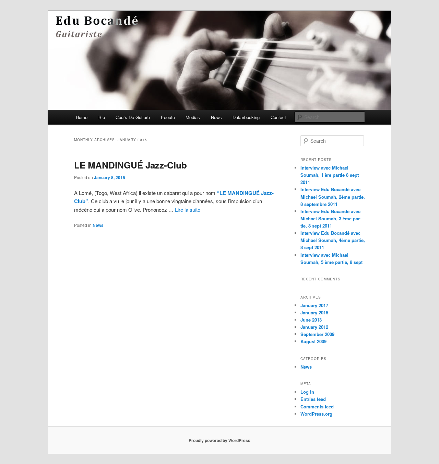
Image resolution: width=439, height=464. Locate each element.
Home (81, 117)
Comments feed (317, 406)
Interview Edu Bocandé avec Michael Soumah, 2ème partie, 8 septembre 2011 (332, 196)
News (216, 117)
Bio (101, 117)
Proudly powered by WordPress (219, 440)
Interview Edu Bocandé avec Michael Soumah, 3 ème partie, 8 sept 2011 (330, 218)
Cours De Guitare (133, 117)
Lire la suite (187, 209)
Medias (193, 117)
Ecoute (168, 117)
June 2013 (311, 319)
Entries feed (313, 399)
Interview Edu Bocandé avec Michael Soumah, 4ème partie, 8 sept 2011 (332, 240)
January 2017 (314, 305)
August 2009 (313, 341)
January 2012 (314, 327)
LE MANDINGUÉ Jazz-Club (130, 165)
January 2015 (314, 312)
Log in (307, 391)
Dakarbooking (246, 117)
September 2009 (317, 334)
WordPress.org (316, 413)
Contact (278, 117)
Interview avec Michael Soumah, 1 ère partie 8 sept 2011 (329, 174)
